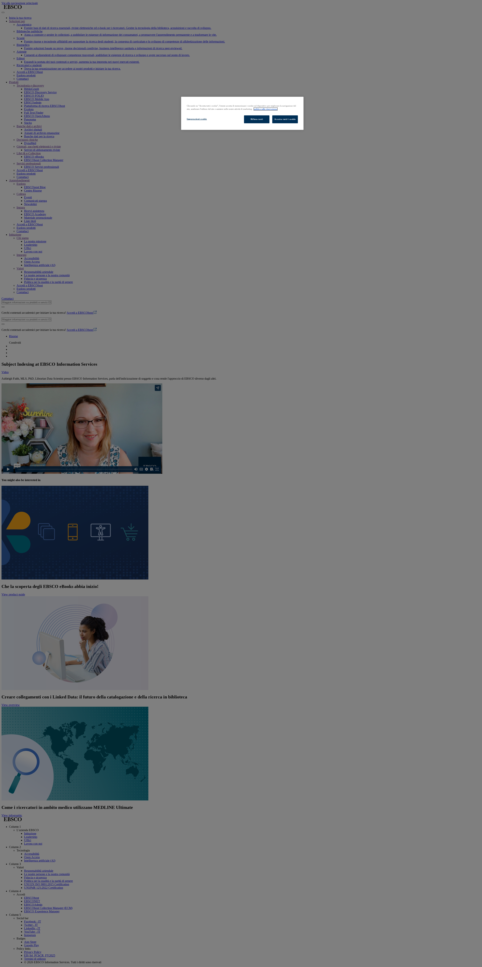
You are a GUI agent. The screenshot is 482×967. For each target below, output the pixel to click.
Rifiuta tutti (257, 119)
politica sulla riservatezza (265, 109)
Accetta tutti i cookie (285, 119)
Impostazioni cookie (197, 119)
